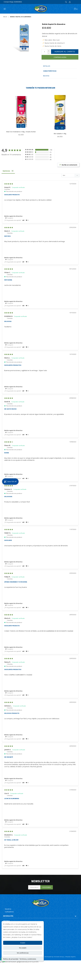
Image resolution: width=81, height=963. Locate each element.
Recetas (46, 76)
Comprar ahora (60, 57)
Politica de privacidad (10, 959)
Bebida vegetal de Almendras (13, 216)
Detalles (46, 66)
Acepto (22, 943)
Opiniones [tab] (6, 171)
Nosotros (8, 909)
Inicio (5, 16)
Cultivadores (9, 912)
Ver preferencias (23, 953)
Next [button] (76, 114)
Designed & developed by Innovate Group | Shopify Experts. (56, 956)
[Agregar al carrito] (23, 126)
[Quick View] (19, 126)
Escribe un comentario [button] (69, 165)
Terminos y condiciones (27, 959)
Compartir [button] (10, 218)
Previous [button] (2, 114)
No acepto (22, 948)
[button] (24, 220)
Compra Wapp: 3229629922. (13, 2)
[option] (19, 116)
